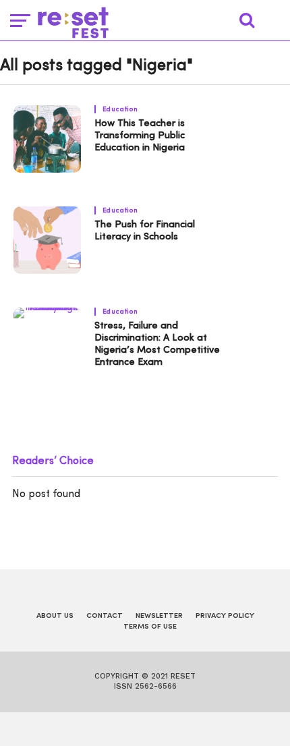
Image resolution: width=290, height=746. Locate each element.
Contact (104, 616)
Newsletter (159, 616)
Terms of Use (150, 627)
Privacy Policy (225, 616)
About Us (55, 616)
